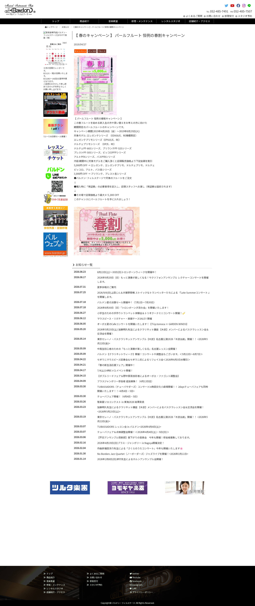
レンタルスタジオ (54, 588)
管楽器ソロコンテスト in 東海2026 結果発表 (120, 402)
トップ (49, 573)
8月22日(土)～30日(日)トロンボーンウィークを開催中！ (127, 272)
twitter (135, 573)
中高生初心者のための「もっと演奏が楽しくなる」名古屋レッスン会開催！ (137, 349)
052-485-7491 (219, 11)
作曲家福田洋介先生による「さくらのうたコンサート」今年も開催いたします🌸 (140, 448)
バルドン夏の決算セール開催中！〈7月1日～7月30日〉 (126, 302)
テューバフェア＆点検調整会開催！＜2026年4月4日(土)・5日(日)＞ (133, 432)
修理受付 (229, 16)
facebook (137, 581)
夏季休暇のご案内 (106, 287)
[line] (250, 5)
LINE (134, 588)
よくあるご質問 (194, 16)
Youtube (136, 577)
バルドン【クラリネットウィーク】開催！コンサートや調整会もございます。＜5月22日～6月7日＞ (150, 354)
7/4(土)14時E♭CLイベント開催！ (115, 370)
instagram (136, 584)
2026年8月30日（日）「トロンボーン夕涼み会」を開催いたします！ (133, 307)
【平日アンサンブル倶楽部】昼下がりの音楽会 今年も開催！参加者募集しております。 (144, 437)
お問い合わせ (213, 16)
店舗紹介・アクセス (55, 592)
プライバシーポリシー (142, 592)
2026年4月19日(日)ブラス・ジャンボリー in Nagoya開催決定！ (130, 443)
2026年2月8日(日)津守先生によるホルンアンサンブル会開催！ (130, 459)
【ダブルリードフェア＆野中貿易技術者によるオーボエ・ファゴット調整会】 (138, 376)
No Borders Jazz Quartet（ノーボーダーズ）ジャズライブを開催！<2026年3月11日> (142, 454)
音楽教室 (50, 581)
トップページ (52, 27)
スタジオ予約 (245, 16)
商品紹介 (50, 577)
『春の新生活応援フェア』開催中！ (116, 365)
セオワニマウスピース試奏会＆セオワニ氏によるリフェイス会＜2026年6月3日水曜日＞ (143, 359)
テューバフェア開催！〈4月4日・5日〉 (118, 396)
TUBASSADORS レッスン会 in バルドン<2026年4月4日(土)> (129, 426)
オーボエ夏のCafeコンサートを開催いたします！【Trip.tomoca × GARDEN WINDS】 (142, 324)
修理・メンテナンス (55, 584)
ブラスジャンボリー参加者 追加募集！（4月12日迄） (125, 381)
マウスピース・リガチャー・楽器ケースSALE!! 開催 (124, 318)
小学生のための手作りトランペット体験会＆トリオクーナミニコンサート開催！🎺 (141, 313)
